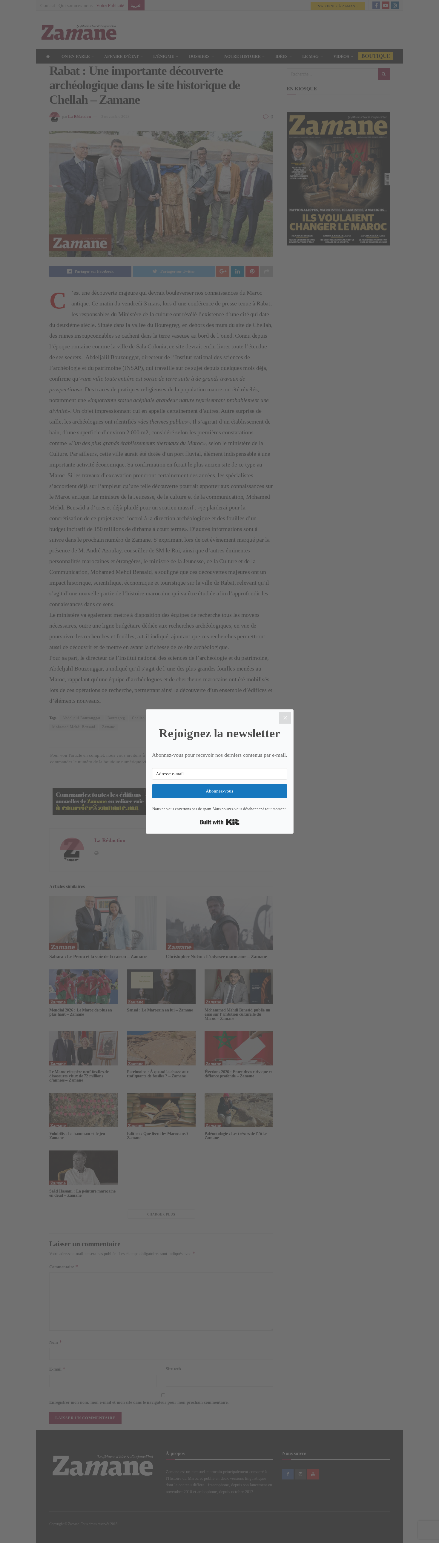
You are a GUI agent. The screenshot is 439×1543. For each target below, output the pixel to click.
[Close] (285, 718)
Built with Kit (220, 822)
